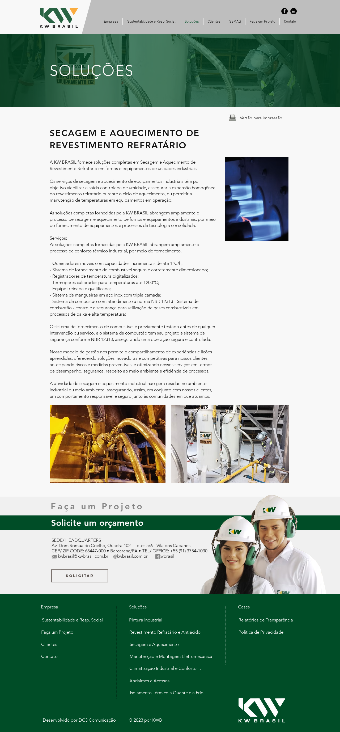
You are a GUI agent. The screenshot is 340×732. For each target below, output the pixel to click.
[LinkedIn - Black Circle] (293, 11)
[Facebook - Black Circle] (284, 11)
